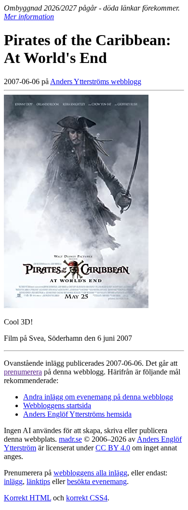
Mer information (29, 16)
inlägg (13, 481)
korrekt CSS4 (86, 498)
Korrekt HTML (27, 498)
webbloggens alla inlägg (90, 473)
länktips (38, 481)
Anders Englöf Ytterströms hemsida (77, 414)
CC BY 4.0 (112, 448)
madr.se (70, 439)
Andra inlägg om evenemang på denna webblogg (98, 397)
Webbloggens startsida (57, 405)
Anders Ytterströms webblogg (95, 81)
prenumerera (23, 372)
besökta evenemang (97, 481)
